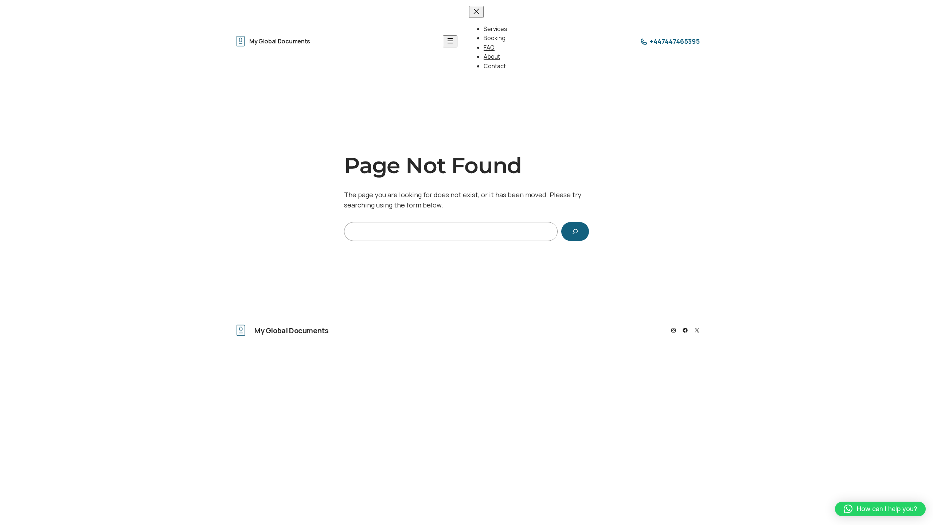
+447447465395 (675, 41)
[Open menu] (450, 41)
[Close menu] (476, 12)
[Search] (575, 231)
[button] (880, 509)
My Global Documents (279, 41)
